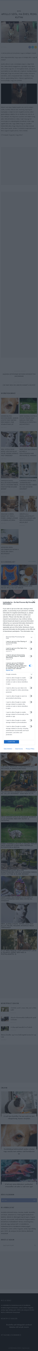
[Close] (34, 602)
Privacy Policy (30, 749)
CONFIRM (11, 741)
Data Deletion (8, 749)
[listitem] (19, 637)
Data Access (19, 749)
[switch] (30, 642)
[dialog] (19, 675)
